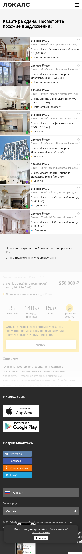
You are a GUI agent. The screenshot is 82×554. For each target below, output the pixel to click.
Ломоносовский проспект (47, 57)
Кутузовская (41, 205)
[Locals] (16, 5)
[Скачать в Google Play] (21, 426)
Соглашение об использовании (50, 530)
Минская (38, 131)
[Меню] (77, 4)
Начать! (41, 344)
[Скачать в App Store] (21, 411)
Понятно (41, 538)
